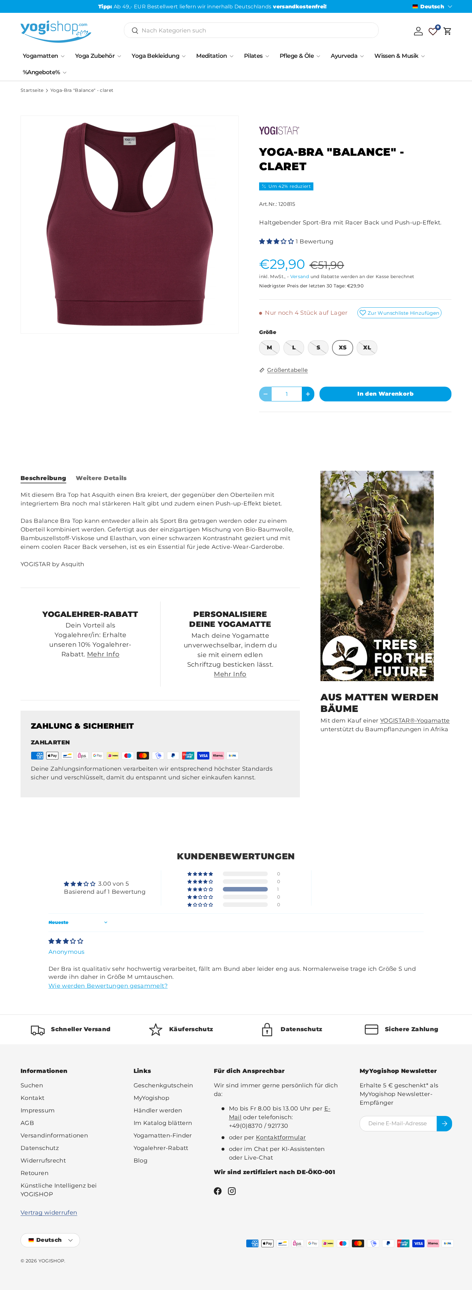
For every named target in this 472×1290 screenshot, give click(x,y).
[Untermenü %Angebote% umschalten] (64, 72)
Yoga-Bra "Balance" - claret (82, 90)
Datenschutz (40, 1148)
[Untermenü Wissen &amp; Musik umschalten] (423, 56)
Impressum (38, 1110)
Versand (299, 276)
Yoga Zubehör (95, 55)
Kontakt (33, 1097)
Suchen (32, 1085)
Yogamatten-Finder (163, 1135)
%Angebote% (41, 72)
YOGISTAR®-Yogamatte (415, 720)
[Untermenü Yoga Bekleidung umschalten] (184, 56)
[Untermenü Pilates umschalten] (267, 56)
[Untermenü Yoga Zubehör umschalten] (119, 56)
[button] (448, 31)
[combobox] (251, 30)
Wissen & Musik (396, 55)
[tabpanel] (160, 534)
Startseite (32, 90)
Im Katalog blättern (163, 1123)
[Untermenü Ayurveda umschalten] (362, 56)
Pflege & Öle (297, 55)
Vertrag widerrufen (49, 1212)
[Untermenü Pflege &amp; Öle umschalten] (318, 56)
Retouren (34, 1173)
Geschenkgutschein (163, 1085)
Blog (140, 1160)
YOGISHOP (52, 1260)
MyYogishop (152, 1097)
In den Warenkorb (385, 394)
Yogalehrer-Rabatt (161, 1148)
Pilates (253, 55)
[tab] (43, 478)
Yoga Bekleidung (155, 55)
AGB (27, 1123)
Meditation (211, 55)
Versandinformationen (54, 1135)
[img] (65, 941)
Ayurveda (344, 55)
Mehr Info (103, 654)
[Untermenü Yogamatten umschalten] (62, 56)
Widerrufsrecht (43, 1160)
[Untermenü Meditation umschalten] (231, 56)
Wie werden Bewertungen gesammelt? (108, 985)
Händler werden (158, 1110)
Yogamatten (40, 55)
